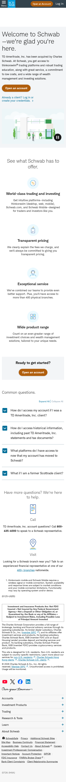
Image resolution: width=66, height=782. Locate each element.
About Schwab (42, 746)
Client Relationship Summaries (42, 761)
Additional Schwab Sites (42, 738)
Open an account (16, 88)
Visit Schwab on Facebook (20, 681)
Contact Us (27, 746)
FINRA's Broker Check (30, 757)
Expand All (44, 401)
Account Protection (31, 753)
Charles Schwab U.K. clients (32, 659)
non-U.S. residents (23, 657)
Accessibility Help (10, 746)
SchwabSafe (12, 738)
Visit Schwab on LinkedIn (28, 681)
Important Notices (10, 753)
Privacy (24, 738)
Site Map (5, 742)
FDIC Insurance (9, 757)
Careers (58, 746)
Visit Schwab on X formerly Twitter (12, 681)
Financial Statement (45, 742)
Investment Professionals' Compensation (21, 750)
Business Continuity (23, 742)
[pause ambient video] (58, 137)
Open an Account (42, 3)
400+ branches (26, 570)
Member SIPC (18, 666)
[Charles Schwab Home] (11, 4)
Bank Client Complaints (13, 761)
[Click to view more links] (62, 698)
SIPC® (47, 753)
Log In (59, 3)
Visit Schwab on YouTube (5, 681)
